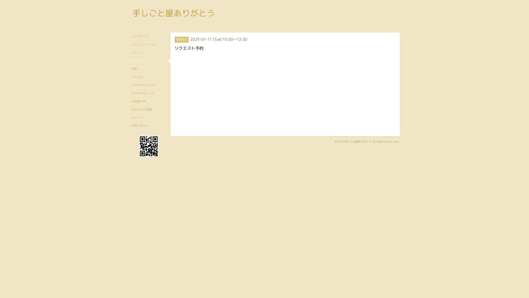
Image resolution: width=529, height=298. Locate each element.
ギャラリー (138, 117)
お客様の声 (138, 101)
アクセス (137, 77)
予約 (134, 69)
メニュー (137, 53)
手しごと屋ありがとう (173, 13)
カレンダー (138, 61)
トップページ (140, 36)
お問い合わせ (140, 125)
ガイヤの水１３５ (142, 93)
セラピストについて (144, 85)
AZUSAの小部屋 (141, 109)
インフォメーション (144, 45)
